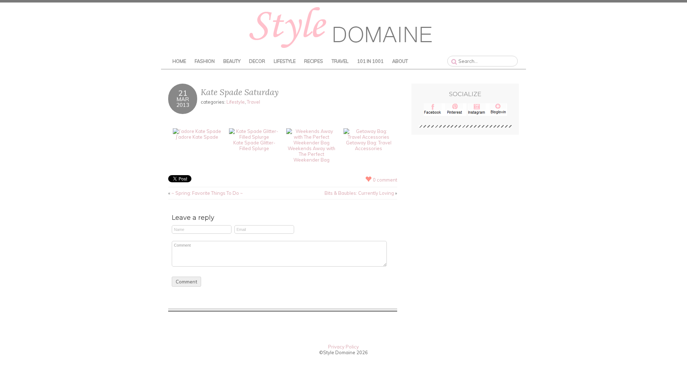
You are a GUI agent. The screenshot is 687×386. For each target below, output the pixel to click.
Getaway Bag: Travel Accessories (368, 145)
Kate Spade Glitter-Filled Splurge (254, 145)
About (400, 61)
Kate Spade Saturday (240, 92)
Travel (340, 61)
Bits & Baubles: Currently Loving (359, 193)
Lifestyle (285, 61)
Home (179, 61)
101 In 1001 (370, 61)
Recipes (313, 61)
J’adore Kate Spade (197, 137)
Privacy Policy (343, 347)
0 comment (385, 180)
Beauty (231, 61)
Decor (257, 61)
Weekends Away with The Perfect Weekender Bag (311, 154)
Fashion (205, 61)
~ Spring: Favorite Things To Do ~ (207, 193)
